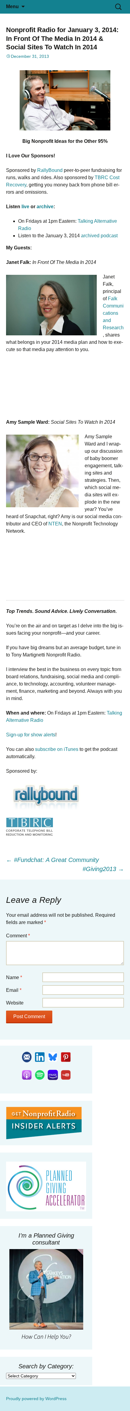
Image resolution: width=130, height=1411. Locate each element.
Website (15, 1002)
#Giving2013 (103, 869)
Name (14, 977)
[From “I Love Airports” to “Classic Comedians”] (65, 1056)
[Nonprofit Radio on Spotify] (39, 1074)
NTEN (55, 523)
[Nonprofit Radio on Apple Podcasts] (26, 1074)
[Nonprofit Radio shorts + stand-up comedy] (65, 1074)
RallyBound (50, 170)
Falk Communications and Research (113, 313)
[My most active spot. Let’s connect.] (39, 1056)
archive (45, 206)
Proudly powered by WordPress (36, 1398)
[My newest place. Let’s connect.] (52, 1056)
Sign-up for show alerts (30, 734)
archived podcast (99, 235)
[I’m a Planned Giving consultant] (46, 1295)
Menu (12, 6)
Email (13, 990)
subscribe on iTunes (56, 749)
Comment (18, 935)
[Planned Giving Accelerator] (46, 1186)
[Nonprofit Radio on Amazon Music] (52, 1074)
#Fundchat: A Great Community (52, 860)
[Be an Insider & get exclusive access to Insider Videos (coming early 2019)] (44, 1122)
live (25, 206)
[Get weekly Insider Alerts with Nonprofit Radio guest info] (26, 1056)
